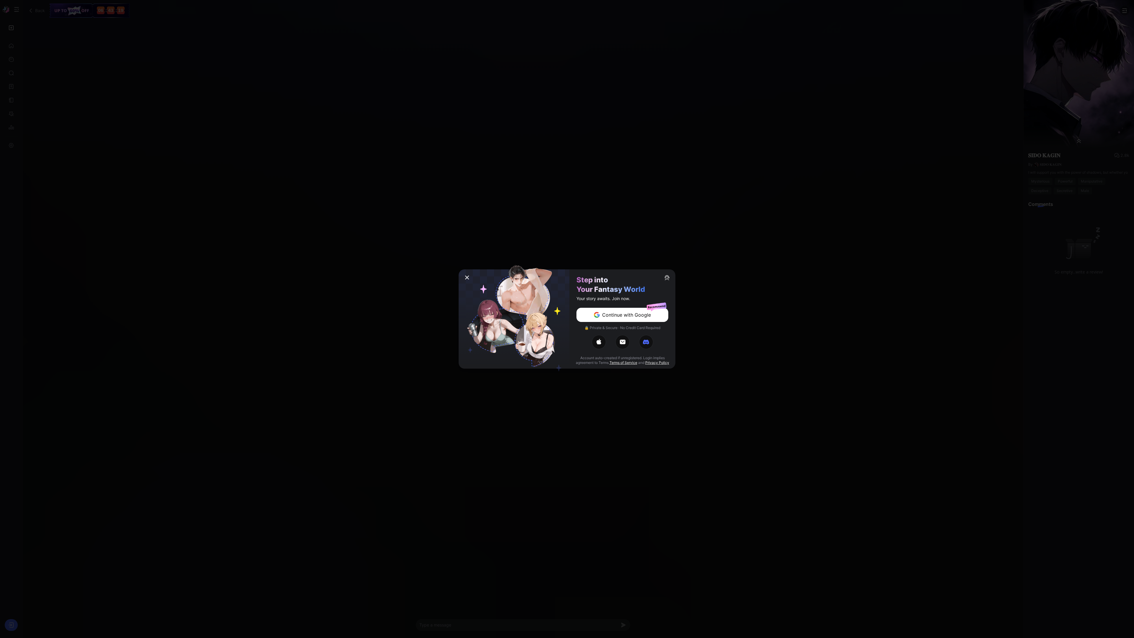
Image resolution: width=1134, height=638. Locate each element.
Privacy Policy (657, 362)
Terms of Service (623, 362)
